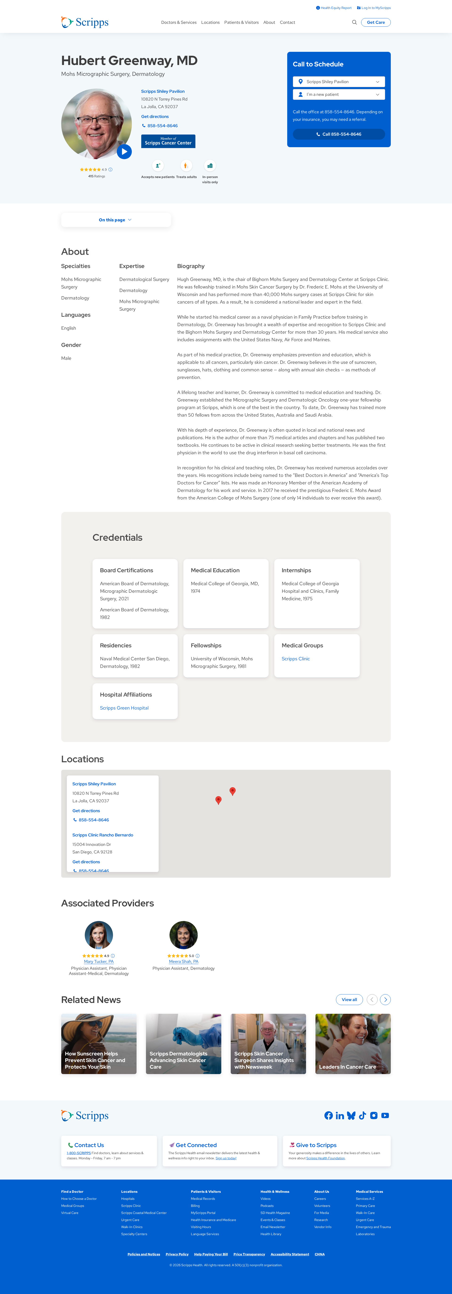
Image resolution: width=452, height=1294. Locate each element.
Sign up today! (226, 1158)
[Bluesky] (351, 1115)
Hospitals (127, 1199)
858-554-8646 (163, 125)
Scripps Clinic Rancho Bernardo (103, 835)
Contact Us (89, 1145)
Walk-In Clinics (131, 1227)
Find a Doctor (72, 1191)
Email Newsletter (273, 1227)
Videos (265, 1199)
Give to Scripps (316, 1145)
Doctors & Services (179, 22)
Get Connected (196, 1145)
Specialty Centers (134, 1234)
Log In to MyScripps (376, 8)
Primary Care (365, 1206)
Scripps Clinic (296, 659)
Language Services (205, 1234)
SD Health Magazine (275, 1213)
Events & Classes (273, 1220)
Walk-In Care (365, 1213)
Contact (287, 22)
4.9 (104, 169)
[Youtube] (385, 1115)
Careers (320, 1199)
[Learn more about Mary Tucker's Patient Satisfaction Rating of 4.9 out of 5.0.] (92, 956)
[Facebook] (328, 1115)
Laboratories (365, 1234)
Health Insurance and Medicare (213, 1220)
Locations (210, 22)
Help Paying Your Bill (211, 1254)
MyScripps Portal (203, 1213)
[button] (124, 151)
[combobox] (339, 94)
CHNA (320, 1254)
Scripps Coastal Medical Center (144, 1213)
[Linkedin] (340, 1115)
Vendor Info (322, 1227)
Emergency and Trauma (373, 1227)
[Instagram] (373, 1115)
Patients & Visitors (241, 22)
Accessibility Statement (290, 1254)
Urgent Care (130, 1220)
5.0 (191, 956)
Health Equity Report (336, 8)
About (269, 22)
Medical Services (369, 1191)
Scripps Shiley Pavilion (163, 91)
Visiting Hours (201, 1227)
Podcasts (267, 1206)
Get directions (155, 116)
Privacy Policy (177, 1254)
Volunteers (322, 1206)
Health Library (271, 1234)
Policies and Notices (144, 1254)
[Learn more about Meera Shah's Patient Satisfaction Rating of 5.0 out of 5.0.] (177, 956)
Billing (195, 1206)
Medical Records (203, 1199)
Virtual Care (69, 1213)
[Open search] (354, 22)
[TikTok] (362, 1115)
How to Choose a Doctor (79, 1199)
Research (321, 1220)
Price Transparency (249, 1254)
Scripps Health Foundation (325, 1158)
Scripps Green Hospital (124, 708)
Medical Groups (72, 1206)
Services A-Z (365, 1199)
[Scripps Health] (84, 22)
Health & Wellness (275, 1191)
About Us (321, 1191)
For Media (321, 1213)
